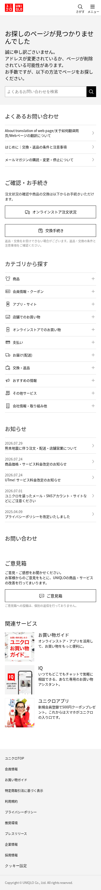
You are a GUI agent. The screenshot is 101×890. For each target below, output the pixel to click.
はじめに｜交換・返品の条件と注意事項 (36, 146)
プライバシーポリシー (21, 812)
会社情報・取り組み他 (30, 405)
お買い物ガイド (16, 779)
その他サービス (25, 393)
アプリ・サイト (25, 304)
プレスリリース (16, 833)
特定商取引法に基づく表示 (24, 790)
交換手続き (54, 230)
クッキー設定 (16, 866)
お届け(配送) (22, 354)
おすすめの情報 (25, 380)
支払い (18, 342)
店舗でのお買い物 (26, 316)
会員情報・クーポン (28, 291)
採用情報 (11, 855)
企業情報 (11, 844)
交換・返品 (21, 367)
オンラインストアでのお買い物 (37, 329)
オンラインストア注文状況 (54, 211)
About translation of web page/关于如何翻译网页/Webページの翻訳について (42, 133)
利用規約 (11, 801)
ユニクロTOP (14, 758)
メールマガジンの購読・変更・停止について (39, 159)
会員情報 (11, 769)
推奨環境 (11, 822)
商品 (16, 278)
